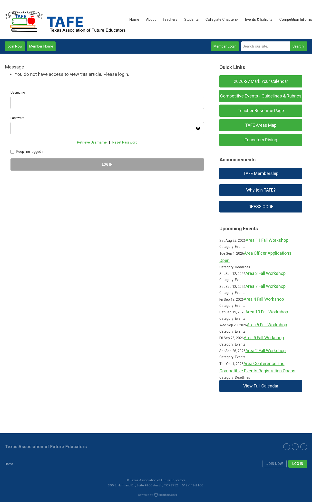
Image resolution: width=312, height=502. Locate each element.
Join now (274, 464)
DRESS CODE (260, 206)
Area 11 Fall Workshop (267, 240)
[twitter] (295, 446)
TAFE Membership (261, 173)
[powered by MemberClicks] (156, 495)
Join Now (14, 46)
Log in (297, 464)
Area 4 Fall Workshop (264, 299)
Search (298, 46)
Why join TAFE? (261, 190)
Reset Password (124, 142)
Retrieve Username (92, 142)
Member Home (41, 46)
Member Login (225, 46)
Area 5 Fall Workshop (264, 337)
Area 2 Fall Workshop (265, 350)
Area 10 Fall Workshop (266, 311)
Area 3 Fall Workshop (265, 273)
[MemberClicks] (65, 19)
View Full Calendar (260, 385)
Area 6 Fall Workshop (267, 324)
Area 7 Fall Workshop (265, 286)
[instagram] (303, 446)
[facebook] (286, 446)
